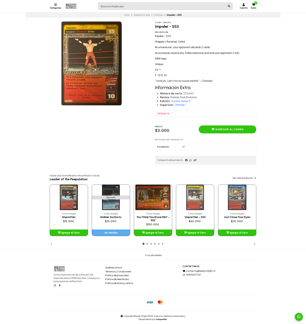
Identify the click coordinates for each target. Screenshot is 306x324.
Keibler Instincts (110, 217)
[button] (195, 160)
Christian (158, 15)
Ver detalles (111, 232)
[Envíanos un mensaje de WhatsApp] (299, 317)
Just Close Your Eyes (237, 217)
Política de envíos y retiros (119, 283)
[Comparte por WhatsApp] (190, 160)
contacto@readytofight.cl (200, 271)
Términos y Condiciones (118, 271)
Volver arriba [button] (154, 255)
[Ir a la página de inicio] (71, 6)
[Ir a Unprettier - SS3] (195, 197)
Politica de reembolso (117, 279)
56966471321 (193, 274)
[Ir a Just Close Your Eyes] (237, 197)
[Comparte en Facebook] (186, 160)
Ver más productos (243, 178)
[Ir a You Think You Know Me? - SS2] (153, 197)
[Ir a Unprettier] (69, 197)
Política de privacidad (117, 275)
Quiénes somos (113, 267)
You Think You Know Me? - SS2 (153, 218)
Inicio (127, 15)
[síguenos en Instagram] (55, 285)
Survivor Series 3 (180, 101)
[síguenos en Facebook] (60, 285)
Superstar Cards (142, 15)
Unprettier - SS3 (195, 217)
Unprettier (69, 217)
